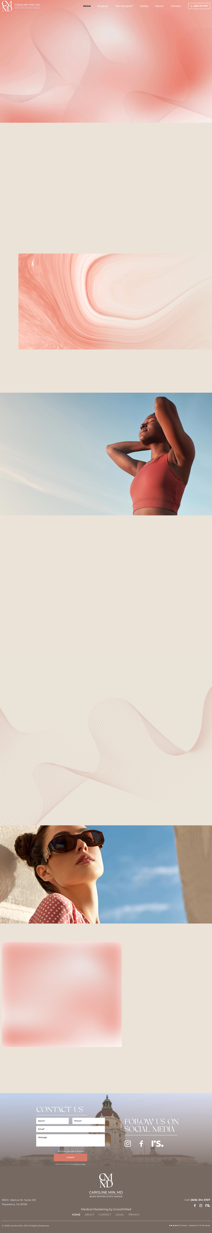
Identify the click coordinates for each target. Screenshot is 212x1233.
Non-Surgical (124, 6)
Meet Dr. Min (154, 340)
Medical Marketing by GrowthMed (106, 1209)
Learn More (36, 470)
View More (36, 1020)
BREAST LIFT (150, 554)
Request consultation (189, 340)
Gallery (144, 6)
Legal (120, 1214)
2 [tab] (160, 1018)
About (159, 6)
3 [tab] (165, 1018)
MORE (194, 554)
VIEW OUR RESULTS (191, 899)
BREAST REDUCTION (172, 554)
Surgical (103, 6)
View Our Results (142, 90)
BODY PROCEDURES (33, 686)
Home (87, 6)
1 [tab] (155, 1018)
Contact (176, 6)
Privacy (77, 1164)
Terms (83, 1164)
